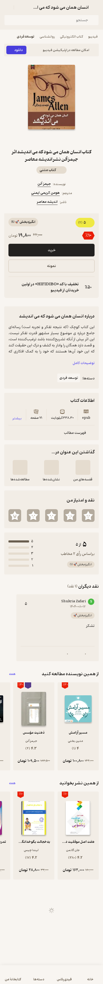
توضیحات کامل (84, 363)
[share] (39, 139)
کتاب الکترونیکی (71, 36)
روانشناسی (47, 36)
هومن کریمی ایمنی (45, 193)
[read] (20, 467)
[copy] (12, 287)
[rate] (88, 515)
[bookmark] (64, 139)
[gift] (51, 139)
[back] (95, 7)
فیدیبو (93, 36)
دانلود (18, 50)
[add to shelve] (83, 467)
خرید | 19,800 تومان (51, 977)
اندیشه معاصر (47, 202)
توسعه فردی (25, 36)
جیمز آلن (44, 184)
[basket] (20, 7)
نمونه (51, 266)
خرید (51, 250)
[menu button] (7, 7)
